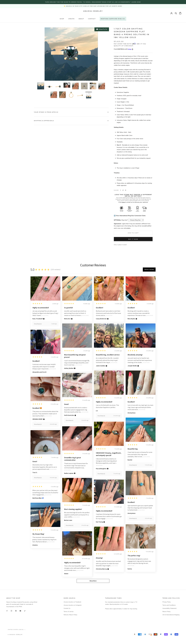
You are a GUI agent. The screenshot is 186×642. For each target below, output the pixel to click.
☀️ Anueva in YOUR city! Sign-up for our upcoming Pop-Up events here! (93, 6)
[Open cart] (180, 13)
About (81, 18)
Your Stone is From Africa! (46, 112)
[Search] (176, 13)
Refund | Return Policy (70, 615)
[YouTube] (20, 611)
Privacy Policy (166, 602)
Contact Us (67, 608)
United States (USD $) (16, 629)
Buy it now (133, 239)
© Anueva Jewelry (15, 634)
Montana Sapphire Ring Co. (113, 18)
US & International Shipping (170, 615)
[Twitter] (123, 190)
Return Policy (166, 611)
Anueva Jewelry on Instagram (73, 605)
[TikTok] (24, 611)
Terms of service (68, 611)
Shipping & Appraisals (44, 120)
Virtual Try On (102, 29)
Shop (62, 18)
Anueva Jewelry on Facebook (72, 602)
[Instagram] (11, 611)
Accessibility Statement (169, 608)
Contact (92, 18)
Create (71, 18)
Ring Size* (121, 220)
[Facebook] (120, 190)
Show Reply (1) (38, 324)
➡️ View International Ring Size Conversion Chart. (130, 216)
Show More (45, 315)
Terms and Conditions (169, 605)
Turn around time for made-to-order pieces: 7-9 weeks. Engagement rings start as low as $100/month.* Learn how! (93, 2)
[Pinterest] (125, 190)
